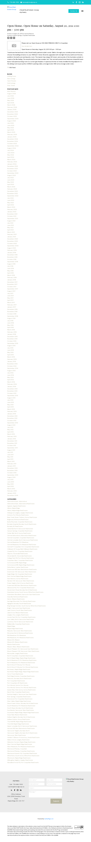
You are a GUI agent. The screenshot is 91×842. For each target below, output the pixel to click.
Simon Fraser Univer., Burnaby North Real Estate (22, 703)
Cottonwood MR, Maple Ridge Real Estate (20, 565)
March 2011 (10, 461)
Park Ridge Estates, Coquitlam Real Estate (20, 676)
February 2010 (12, 491)
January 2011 (11, 466)
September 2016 (12, 316)
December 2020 (12, 239)
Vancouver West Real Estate (16, 735)
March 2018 (11, 275)
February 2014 (12, 384)
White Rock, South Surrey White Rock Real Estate (23, 756)
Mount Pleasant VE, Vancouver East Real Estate (22, 649)
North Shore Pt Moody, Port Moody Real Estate (22, 667)
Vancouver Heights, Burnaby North (18, 731)
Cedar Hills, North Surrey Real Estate (19, 533)
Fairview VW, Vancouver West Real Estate (20, 581)
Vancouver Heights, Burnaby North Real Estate (22, 733)
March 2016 (11, 330)
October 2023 (12, 171)
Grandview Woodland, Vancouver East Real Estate (23, 594)
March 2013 (11, 409)
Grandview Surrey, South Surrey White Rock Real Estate (25, 592)
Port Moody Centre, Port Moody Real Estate (21, 687)
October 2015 (11, 341)
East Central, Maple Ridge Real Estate (19, 576)
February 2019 (12, 250)
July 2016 (10, 321)
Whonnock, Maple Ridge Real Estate (18, 758)
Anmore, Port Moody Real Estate (18, 515)
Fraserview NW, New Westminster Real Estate (21, 585)
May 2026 (10, 100)
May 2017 (10, 298)
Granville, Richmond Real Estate (17, 597)
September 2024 (12, 146)
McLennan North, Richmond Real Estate (20, 633)
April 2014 (10, 380)
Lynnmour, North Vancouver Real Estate (20, 622)
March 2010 (11, 489)
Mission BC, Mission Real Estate (17, 642)
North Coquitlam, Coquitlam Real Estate (20, 656)
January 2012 (11, 439)
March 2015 (11, 357)
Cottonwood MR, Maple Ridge (17, 563)
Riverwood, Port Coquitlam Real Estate (19, 699)
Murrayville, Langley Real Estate (17, 653)
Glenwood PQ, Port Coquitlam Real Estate (20, 588)
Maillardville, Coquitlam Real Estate (18, 624)
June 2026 (10, 98)
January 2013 (11, 414)
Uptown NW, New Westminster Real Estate (21, 728)
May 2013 (10, 405)
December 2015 (12, 336)
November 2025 (12, 114)
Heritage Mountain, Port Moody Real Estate (21, 601)
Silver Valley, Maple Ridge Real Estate (19, 701)
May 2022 (10, 203)
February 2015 (12, 359)
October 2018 (11, 259)
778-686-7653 (14, 2)
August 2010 (11, 477)
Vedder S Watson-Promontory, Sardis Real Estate (23, 737)
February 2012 (12, 436)
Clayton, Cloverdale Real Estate (17, 554)
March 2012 (11, 434)
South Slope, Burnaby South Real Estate (20, 708)
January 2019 (11, 252)
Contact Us (73, 11)
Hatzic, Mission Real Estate (16, 599)
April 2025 (10, 130)
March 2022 (11, 207)
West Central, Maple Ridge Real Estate (19, 744)
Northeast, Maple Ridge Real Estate (18, 669)
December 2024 (12, 139)
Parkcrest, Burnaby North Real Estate (19, 678)
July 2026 (10, 96)
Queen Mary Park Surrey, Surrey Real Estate (21, 690)
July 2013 (10, 400)
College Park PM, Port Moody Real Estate (20, 558)
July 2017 (10, 293)
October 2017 (11, 287)
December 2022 (12, 191)
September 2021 (12, 218)
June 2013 (10, 402)
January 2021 (11, 237)
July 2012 (10, 427)
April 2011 (10, 459)
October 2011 (11, 445)
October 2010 (11, 473)
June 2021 (10, 225)
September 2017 (12, 289)
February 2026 (12, 107)
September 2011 (12, 448)
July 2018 (10, 266)
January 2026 (11, 109)
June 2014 (10, 375)
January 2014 (11, 386)
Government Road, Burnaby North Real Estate (22, 590)
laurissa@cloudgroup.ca (30, 2)
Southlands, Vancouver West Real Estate (20, 710)
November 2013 (12, 391)
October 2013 (11, 393)
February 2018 (12, 277)
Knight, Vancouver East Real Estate (18, 608)
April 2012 (10, 432)
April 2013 (10, 407)
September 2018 (12, 262)
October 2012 (11, 420)
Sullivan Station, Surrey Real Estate (18, 719)
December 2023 (12, 166)
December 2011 (12, 441)
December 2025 (12, 112)
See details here (27, 46)
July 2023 (10, 178)
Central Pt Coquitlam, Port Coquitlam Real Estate (23, 547)
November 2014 (12, 364)
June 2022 (10, 200)
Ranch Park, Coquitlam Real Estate (18, 692)
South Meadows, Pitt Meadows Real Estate (21, 706)
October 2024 (12, 143)
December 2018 (12, 255)
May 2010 (10, 484)
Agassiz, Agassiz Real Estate (16, 506)
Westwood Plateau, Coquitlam (17, 749)
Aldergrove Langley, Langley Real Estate (20, 513)
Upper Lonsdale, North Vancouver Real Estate (22, 726)
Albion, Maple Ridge (13, 508)
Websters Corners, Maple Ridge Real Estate (21, 742)
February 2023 (12, 189)
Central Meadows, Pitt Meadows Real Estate (21, 544)
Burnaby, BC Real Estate (15, 526)
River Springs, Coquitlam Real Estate (19, 697)
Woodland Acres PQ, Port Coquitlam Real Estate (23, 762)
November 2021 (12, 214)
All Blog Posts (11, 76)
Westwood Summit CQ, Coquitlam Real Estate (22, 753)
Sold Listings (11, 83)
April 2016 (10, 327)
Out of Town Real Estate (15, 674)
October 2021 (11, 216)
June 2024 (10, 153)
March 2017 (11, 302)
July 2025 (10, 123)
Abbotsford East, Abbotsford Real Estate (20, 504)
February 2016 (12, 332)
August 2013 (11, 398)
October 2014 (11, 366)
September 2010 (12, 475)
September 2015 (12, 343)
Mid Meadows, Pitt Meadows (16, 635)
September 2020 (12, 246)
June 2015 (10, 350)
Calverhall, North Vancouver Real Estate (20, 529)
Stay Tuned (11, 85)
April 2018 (10, 273)
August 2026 (11, 94)
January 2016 (11, 334)
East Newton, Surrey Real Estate (17, 579)
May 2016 (10, 325)
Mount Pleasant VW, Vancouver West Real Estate (23, 651)
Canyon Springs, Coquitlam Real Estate (24, 35)
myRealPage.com (48, 819)
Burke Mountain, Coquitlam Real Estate (19, 522)
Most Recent (11, 91)
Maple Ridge (11, 626)
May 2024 (10, 155)
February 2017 (12, 305)
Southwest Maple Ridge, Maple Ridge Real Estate (23, 712)
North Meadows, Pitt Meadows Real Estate (21, 663)
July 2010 (10, 479)
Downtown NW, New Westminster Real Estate (22, 569)
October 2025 (12, 116)
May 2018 (10, 271)
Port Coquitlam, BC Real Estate (17, 683)
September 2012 (12, 423)
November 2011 (12, 443)
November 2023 (12, 168)
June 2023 (10, 180)
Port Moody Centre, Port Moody (17, 685)
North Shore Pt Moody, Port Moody (18, 665)
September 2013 (12, 395)
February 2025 (12, 134)
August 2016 (11, 318)
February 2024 (12, 162)
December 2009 (12, 495)
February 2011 (11, 464)
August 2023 (11, 175)
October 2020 (12, 243)
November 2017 (12, 284)
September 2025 (12, 119)
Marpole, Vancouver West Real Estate (19, 631)
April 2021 (10, 230)
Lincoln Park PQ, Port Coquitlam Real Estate (21, 617)
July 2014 (10, 373)
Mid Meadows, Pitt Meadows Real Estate (20, 638)
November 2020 (12, 241)
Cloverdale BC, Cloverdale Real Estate (19, 556)
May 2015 (10, 352)
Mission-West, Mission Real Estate (18, 647)
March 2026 (11, 105)
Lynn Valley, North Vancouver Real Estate (20, 619)
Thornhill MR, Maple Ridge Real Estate (19, 722)
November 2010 (12, 470)
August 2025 (11, 121)
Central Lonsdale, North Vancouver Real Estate (22, 540)
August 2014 (11, 371)
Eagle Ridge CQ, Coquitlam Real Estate (19, 574)
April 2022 (10, 205)
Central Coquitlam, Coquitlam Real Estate (20, 538)
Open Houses (11, 81)
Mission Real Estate (13, 644)
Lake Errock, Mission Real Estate (17, 613)
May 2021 (10, 227)
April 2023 (10, 184)
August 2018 (11, 264)
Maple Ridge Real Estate (15, 628)
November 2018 (12, 257)
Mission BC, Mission (13, 640)
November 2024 (12, 141)
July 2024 (10, 150)
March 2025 (11, 132)
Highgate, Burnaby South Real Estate (19, 603)
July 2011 (10, 452)
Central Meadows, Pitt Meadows (17, 542)
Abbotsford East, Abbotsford (17, 501)
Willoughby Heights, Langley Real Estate (20, 760)
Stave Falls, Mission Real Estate (17, 715)
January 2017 (11, 307)
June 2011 (10, 455)
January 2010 (11, 493)
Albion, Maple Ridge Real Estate (17, 510)
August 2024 (11, 148)
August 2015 (11, 346)
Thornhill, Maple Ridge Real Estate (18, 724)
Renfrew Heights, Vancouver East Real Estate (21, 694)
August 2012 (11, 425)
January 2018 (11, 280)
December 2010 (12, 468)
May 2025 (10, 128)
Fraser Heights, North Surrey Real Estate (20, 583)
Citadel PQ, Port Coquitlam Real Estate (19, 551)
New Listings (11, 79)
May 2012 (10, 430)
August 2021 (11, 221)
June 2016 (10, 323)
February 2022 (12, 209)
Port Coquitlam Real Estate (16, 681)
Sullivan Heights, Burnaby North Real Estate (21, 717)
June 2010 (10, 482)
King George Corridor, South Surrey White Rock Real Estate (26, 606)
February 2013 (12, 411)
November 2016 (12, 311)
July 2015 (10, 348)
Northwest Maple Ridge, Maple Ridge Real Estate (23, 672)
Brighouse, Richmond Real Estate (17, 519)
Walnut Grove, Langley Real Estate (18, 740)
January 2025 (11, 137)
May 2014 (10, 377)
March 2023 (11, 187)
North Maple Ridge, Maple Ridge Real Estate (21, 658)
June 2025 (10, 125)
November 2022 (12, 193)
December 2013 (12, 389)
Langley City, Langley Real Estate (18, 615)
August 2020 (11, 248)
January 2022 (11, 212)
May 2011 (10, 457)
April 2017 (10, 300)
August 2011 (11, 450)
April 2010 (10, 486)
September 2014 (12, 368)
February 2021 (12, 234)
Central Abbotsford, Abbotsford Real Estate (21, 535)
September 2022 (12, 196)
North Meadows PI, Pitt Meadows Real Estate (21, 660)
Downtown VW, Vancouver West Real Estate (21, 572)
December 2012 (12, 416)
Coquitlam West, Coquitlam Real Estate (20, 560)
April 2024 (10, 157)
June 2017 (10, 296)
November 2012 (12, 418)
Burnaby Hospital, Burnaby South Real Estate (21, 524)
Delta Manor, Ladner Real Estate (17, 567)
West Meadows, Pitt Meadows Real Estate (21, 747)
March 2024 (11, 159)
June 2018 (10, 268)
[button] (13, 2)
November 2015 (12, 339)
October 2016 (11, 314)
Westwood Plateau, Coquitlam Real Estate (21, 751)
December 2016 (12, 309)
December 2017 (12, 282)
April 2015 (10, 355)
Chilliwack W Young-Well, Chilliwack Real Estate (22, 549)
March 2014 (11, 382)
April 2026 (10, 103)
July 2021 (10, 223)
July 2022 (10, 198)
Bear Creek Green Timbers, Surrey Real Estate (22, 517)
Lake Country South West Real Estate (19, 610)
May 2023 (10, 182)
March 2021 (11, 232)
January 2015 (11, 361)
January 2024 (11, 164)
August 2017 (11, 291)
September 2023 (12, 173)
